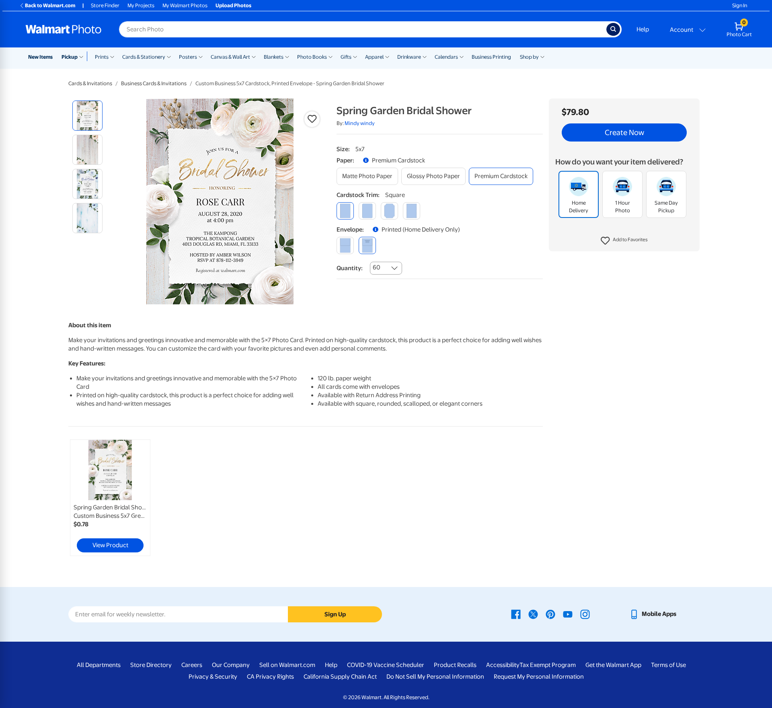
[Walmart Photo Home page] (63, 29)
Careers (191, 665)
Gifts (346, 57)
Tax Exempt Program (547, 665)
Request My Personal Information (539, 676)
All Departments (99, 665)
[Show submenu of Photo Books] (330, 56)
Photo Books (312, 57)
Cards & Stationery (143, 57)
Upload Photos (233, 5)
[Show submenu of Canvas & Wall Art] (253, 56)
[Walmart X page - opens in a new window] (533, 614)
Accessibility (502, 665)
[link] (110, 498)
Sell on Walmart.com (287, 665)
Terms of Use (668, 665)
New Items (40, 57)
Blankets (273, 57)
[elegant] (389, 211)
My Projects (140, 5)
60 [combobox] (376, 267)
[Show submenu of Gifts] (355, 56)
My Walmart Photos (184, 5)
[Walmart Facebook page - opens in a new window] (516, 614)
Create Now (624, 132)
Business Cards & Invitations (154, 83)
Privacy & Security (213, 676)
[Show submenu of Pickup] (83, 56)
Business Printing (491, 57)
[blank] (345, 245)
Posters (188, 57)
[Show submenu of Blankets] (287, 56)
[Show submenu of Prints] (112, 56)
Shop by (529, 57)
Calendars (446, 57)
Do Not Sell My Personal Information (435, 676)
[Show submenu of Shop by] (542, 56)
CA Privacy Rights (270, 676)
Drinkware (409, 57)
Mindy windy (360, 123)
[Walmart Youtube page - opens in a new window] (568, 614)
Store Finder (105, 5)
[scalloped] (411, 211)
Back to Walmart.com (50, 5)
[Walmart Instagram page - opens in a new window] (585, 614)
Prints (102, 57)
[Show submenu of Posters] (200, 56)
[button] (624, 241)
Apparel (374, 57)
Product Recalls (455, 665)
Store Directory (151, 665)
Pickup (70, 57)
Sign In (739, 5)
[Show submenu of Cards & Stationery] (168, 56)
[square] (345, 211)
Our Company (231, 665)
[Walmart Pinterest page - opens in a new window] (550, 614)
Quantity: (350, 268)
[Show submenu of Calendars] (461, 56)
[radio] (87, 116)
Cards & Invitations (90, 83)
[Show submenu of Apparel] (387, 56)
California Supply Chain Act (340, 676)
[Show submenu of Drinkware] (424, 56)
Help (642, 29)
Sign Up (335, 614)
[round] (367, 211)
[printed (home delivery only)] (367, 245)
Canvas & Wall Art (230, 57)
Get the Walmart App (613, 665)
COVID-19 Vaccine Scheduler (385, 665)
